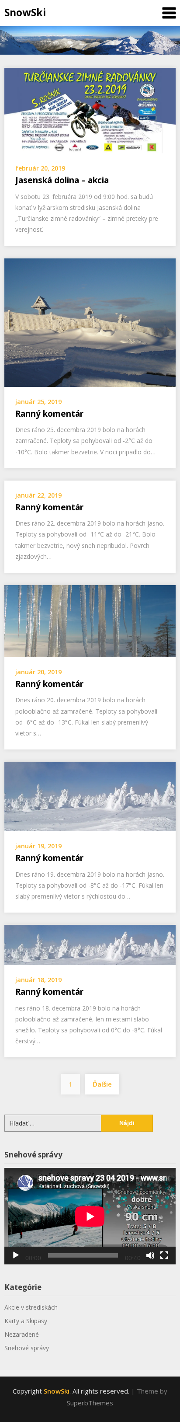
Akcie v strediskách (31, 1307)
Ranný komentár (49, 413)
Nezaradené (21, 1334)
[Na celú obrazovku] (164, 1255)
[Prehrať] (15, 1255)
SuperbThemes (90, 1402)
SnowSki (25, 12)
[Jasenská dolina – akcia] (90, 109)
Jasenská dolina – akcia (62, 180)
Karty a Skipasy (25, 1321)
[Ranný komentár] (90, 321)
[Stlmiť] (150, 1255)
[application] (90, 1216)
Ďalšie (102, 1084)
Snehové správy (26, 1348)
